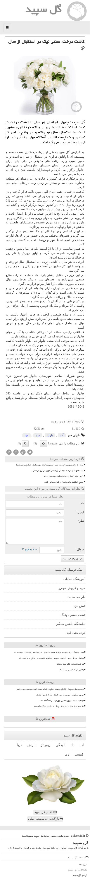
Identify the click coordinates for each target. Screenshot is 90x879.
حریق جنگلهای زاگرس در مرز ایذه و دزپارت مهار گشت (60, 695)
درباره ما (83, 864)
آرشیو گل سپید (80, 875)
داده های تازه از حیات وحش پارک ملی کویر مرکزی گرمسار (58, 470)
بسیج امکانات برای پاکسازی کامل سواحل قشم (63, 482)
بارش (31, 745)
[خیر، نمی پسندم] (25, 443)
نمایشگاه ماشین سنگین (70, 624)
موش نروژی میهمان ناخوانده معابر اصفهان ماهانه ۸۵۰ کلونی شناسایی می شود (49, 465)
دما (67, 754)
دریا (37, 435)
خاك (69, 297)
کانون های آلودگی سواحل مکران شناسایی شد (63, 476)
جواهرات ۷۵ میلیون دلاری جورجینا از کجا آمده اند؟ (62, 700)
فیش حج (79, 606)
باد (72, 745)
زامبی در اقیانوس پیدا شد (72, 669)
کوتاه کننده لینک (75, 633)
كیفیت (79, 754)
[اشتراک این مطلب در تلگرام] (23, 451)
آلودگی (61, 745)
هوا (8, 384)
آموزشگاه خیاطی (74, 579)
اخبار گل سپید (44, 812)
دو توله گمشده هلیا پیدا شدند (70, 664)
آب (31, 178)
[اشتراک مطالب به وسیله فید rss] (9, 451)
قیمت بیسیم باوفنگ (73, 615)
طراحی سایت (76, 597)
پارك (22, 235)
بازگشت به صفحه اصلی (44, 818)
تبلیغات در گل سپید (77, 869)
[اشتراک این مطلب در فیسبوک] (16, 451)
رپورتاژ (45, 745)
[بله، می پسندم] (43, 443)
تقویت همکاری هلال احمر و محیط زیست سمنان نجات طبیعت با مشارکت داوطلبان (49, 652)
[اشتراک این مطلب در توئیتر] (30, 451)
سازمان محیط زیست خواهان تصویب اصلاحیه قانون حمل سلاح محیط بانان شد (51, 658)
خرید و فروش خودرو (72, 588)
